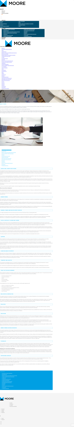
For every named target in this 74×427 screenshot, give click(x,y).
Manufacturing (6, 30)
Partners (3, 75)
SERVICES (3, 20)
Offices (3, 73)
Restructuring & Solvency (6, 80)
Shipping (3, 384)
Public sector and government (29, 29)
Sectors (3, 81)
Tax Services (4, 86)
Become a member (5, 13)
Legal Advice (4, 70)
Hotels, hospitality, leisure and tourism (8, 65)
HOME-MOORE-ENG (5, 64)
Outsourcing (4, 74)
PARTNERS (4, 37)
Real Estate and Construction (29, 30)
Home (11, 402)
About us (3, 10)
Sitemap (3, 85)
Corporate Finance (5, 58)
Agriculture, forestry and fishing (9, 29)
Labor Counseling (21, 21)
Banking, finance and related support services (11, 31)
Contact (3, 57)
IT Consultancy (4, 66)
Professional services (28, 36)
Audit (19, 22)
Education (26, 31)
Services (3, 82)
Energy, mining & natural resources (30, 34)
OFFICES (3, 38)
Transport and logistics (7, 36)
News (3, 72)
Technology (26, 35)
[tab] (4, 151)
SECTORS (3, 28)
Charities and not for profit (8, 35)
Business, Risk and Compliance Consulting (25, 23)
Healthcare (5, 34)
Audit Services (4, 51)
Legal (19, 26)
